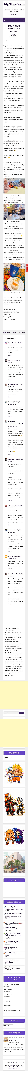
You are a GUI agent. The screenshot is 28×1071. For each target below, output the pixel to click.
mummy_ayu (12, 530)
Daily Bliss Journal (10, 967)
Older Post (22, 332)
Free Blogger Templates (14, 1068)
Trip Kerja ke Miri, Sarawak (12, 968)
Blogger (14, 1064)
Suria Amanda (12, 556)
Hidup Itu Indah (10, 960)
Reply (10, 355)
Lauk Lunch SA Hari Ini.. (11, 929)
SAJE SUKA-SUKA (10, 952)
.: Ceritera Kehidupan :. (12, 941)
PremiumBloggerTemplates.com (16, 1066)
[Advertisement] (14, 695)
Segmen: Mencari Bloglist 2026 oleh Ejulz (13, 916)
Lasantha (6, 1066)
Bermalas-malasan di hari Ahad (14, 909)
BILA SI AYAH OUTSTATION (14, 27)
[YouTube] (14, 14)
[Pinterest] (16, 14)
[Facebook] (8, 14)
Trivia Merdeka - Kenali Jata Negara (13, 954)
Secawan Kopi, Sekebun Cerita (12, 907)
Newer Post (6, 332)
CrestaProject (12, 1065)
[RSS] (18, 14)
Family (14, 35)
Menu (5, 20)
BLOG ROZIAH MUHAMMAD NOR (13, 934)
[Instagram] (12, 14)
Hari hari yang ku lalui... (12, 922)
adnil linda (11, 505)
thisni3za (11, 459)
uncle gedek (12, 384)
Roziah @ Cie (12, 402)
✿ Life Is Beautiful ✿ (11, 947)
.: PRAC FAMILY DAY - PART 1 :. (13, 942)
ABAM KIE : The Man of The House (13, 914)
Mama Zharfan (12, 342)
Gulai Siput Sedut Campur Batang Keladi (12, 961)
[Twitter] (10, 14)
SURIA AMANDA (10, 927)
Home (14, 332)
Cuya (9, 360)
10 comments (14, 37)
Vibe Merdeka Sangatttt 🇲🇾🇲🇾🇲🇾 (13, 923)
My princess (8, 948)
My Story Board (14, 4)
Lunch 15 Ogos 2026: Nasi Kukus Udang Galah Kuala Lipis (13, 936)
